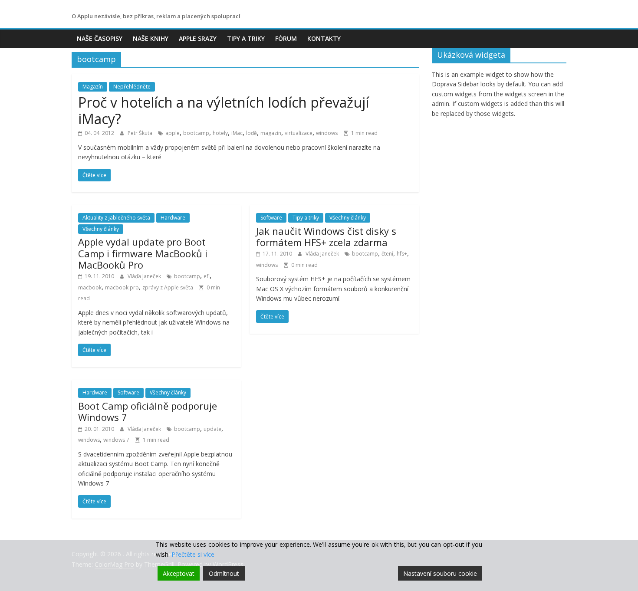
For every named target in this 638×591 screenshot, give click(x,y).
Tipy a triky (246, 38)
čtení (387, 253)
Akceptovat (178, 573)
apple (172, 133)
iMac (237, 133)
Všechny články (100, 229)
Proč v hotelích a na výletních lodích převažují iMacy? (223, 110)
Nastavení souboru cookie (440, 573)
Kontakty (324, 38)
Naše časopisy (99, 38)
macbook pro (122, 287)
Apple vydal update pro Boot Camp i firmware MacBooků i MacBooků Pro (142, 253)
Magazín (92, 86)
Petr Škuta (141, 133)
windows (327, 133)
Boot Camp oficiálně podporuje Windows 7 (147, 411)
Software (271, 217)
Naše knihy (150, 38)
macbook (90, 287)
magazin (270, 133)
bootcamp (196, 133)
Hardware (173, 217)
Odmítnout (224, 573)
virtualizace (298, 133)
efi (207, 276)
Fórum (286, 38)
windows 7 (116, 439)
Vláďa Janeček (145, 276)
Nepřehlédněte (132, 86)
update (212, 429)
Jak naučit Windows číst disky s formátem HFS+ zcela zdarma (326, 236)
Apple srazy (198, 38)
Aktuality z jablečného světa (116, 217)
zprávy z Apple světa (167, 287)
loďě (251, 133)
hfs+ (402, 253)
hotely (220, 133)
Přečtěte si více (192, 554)
